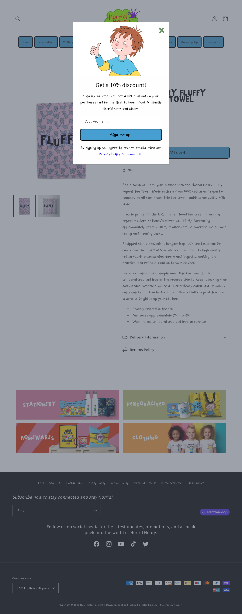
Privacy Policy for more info (120, 154)
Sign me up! (121, 134)
